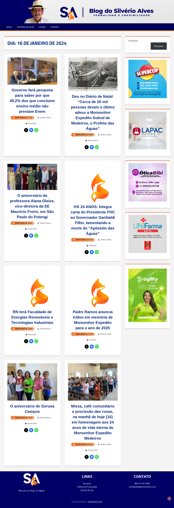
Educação (32, 123)
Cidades (92, 340)
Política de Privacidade (87, 486)
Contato (54, 27)
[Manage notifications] (169, 499)
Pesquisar (133, 40)
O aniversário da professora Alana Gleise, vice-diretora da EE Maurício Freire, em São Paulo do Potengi (32, 206)
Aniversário (93, 140)
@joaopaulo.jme (95, 501)
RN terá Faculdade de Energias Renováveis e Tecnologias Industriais (32, 317)
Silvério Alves (45, 117)
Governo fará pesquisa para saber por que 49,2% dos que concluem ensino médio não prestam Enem (32, 101)
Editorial (92, 245)
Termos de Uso (87, 490)
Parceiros (87, 483)
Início (9, 27)
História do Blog (25, 27)
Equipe (42, 27)
